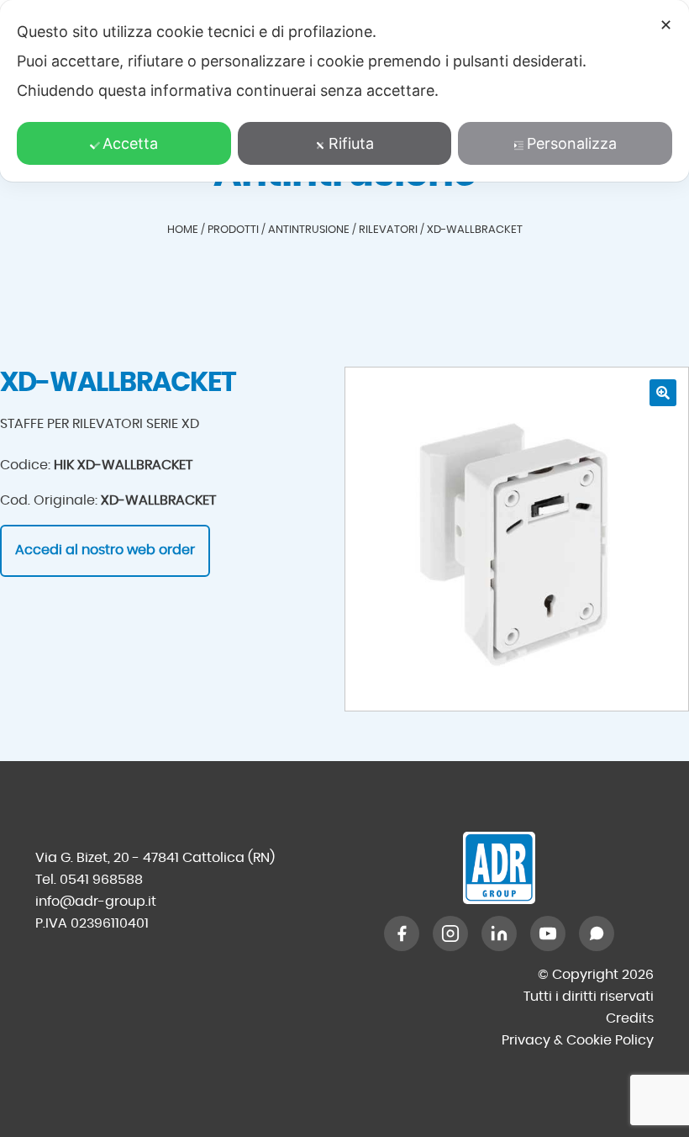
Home (182, 230)
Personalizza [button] (572, 143)
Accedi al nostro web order (105, 550)
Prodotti (233, 230)
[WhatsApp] (596, 933)
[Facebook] (401, 933)
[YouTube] (547, 933)
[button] (663, 392)
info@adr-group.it (95, 901)
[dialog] (344, 91)
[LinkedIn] (499, 933)
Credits (630, 1018)
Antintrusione (309, 230)
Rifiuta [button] (351, 143)
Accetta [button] (130, 143)
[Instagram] (450, 933)
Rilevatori (388, 230)
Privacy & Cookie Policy (578, 1040)
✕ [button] (666, 25)
